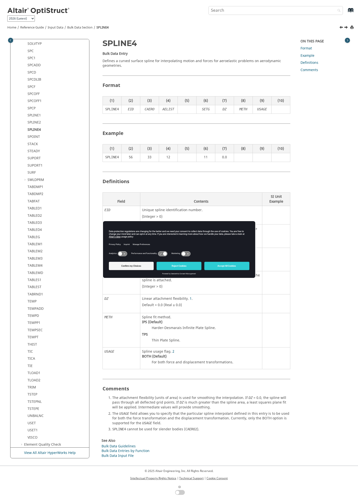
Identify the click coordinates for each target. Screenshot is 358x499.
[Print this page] (352, 27)
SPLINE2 (34, 122)
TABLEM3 (35, 258)
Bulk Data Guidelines (119, 446)
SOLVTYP (35, 43)
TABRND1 (35, 294)
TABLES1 (34, 279)
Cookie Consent (217, 478)
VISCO (33, 437)
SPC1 (32, 58)
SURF (32, 172)
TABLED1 (35, 208)
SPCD (32, 72)
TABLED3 (35, 222)
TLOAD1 (34, 373)
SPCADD (34, 65)
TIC (30, 351)
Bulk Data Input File (118, 455)
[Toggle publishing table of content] (10, 40)
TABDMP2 (35, 194)
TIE (30, 365)
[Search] (338, 11)
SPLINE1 (34, 115)
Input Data (55, 27)
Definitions (309, 62)
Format (306, 48)
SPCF (31, 86)
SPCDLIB (34, 79)
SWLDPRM (36, 179)
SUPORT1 (35, 165)
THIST (32, 344)
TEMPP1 (34, 322)
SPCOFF (34, 93)
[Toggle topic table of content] (347, 40)
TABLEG (34, 237)
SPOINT (34, 136)
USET (32, 423)
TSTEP (32, 394)
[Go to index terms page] (345, 12)
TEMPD (33, 315)
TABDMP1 (35, 186)
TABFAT (34, 201)
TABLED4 (35, 229)
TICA (31, 358)
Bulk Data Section (80, 27)
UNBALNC (36, 415)
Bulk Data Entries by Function (126, 450)
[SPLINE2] (342, 28)
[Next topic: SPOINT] (347, 28)
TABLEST (34, 287)
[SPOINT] (347, 28)
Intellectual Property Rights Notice (153, 478)
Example (307, 55)
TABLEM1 (35, 244)
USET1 (33, 430)
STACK (33, 144)
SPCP (32, 108)
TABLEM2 (35, 251)
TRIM (32, 387)
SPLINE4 (102, 27)
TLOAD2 (34, 380)
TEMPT (33, 337)
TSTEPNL (35, 401)
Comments (309, 70)
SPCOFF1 (35, 101)
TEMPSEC (35, 330)
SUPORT (34, 158)
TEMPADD (36, 308)
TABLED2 (35, 215)
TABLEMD (35, 272)
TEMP (32, 301)
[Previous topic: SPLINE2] (342, 28)
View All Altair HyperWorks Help (50, 452)
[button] (26, 43)
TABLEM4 (35, 265)
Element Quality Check (42, 444)
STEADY (34, 151)
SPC (31, 51)
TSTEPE (33, 408)
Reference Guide (32, 27)
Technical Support (191, 478)
